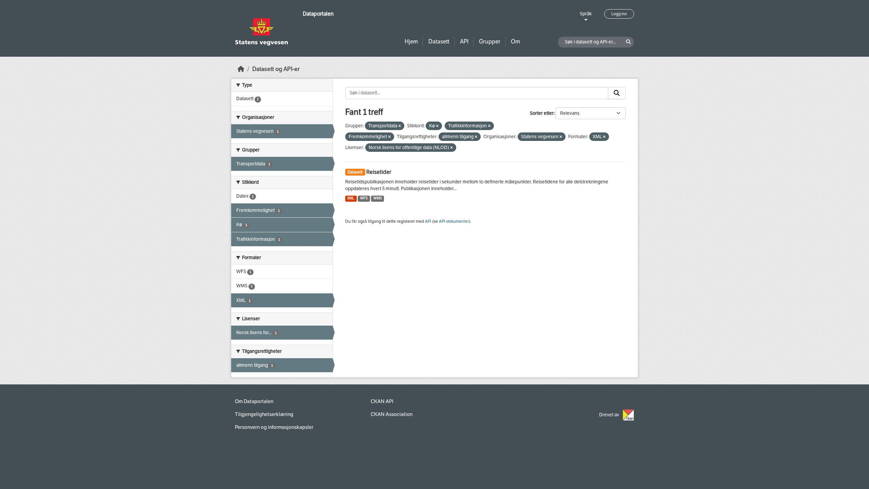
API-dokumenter (454, 221)
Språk (586, 14)
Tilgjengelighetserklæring (264, 414)
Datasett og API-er (276, 69)
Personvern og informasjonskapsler (274, 427)
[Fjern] (399, 126)
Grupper (489, 41)
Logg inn (619, 14)
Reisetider (378, 172)
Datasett (438, 41)
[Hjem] (241, 69)
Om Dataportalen (254, 401)
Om (515, 41)
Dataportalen (318, 14)
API (464, 41)
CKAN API (382, 401)
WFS (364, 198)
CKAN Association (391, 414)
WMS (377, 198)
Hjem (411, 41)
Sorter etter (542, 113)
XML (350, 198)
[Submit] (617, 93)
